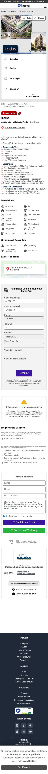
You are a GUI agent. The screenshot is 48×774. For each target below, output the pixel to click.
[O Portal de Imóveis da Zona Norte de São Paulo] (24, 7)
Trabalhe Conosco (24, 703)
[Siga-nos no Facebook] (17, 725)
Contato (24, 693)
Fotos (29, 18)
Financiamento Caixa (11, 455)
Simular (24, 373)
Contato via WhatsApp (25, 530)
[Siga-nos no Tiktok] (23, 725)
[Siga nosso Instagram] (30, 725)
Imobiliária (24, 654)
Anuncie (24, 675)
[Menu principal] (45, 7)
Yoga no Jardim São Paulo (13, 438)
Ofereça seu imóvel (24, 682)
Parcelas (8, 333)
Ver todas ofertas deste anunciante (24, 584)
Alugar (24, 647)
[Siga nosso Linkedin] (23, 731)
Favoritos (24, 660)
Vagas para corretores (24, 679)
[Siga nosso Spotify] (17, 731)
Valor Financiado (12, 341)
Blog (24, 672)
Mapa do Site (24, 697)
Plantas (41, 18)
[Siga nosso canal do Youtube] (30, 731)
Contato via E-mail (25, 522)
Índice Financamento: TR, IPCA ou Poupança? (21, 462)
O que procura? (24, 657)
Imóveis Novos (24, 650)
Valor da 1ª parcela (13, 350)
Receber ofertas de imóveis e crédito (18, 516)
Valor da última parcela (15, 359)
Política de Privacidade (24, 700)
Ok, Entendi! (24, 767)
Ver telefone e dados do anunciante (25, 573)
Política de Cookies (27, 761)
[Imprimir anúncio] (44, 51)
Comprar (24, 644)
